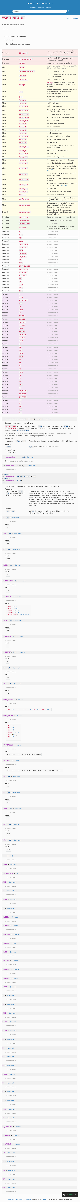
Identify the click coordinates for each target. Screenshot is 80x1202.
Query (21, 97)
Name (20, 92)
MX (20, 378)
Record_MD (22, 127)
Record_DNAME (24, 117)
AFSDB (21, 297)
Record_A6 (22, 103)
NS (20, 381)
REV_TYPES (22, 275)
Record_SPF (23, 168)
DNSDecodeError (25, 212)
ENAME (21, 328)
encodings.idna (23, 430)
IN (20, 347)
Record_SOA (23, 163)
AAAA (20, 235)
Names (48, 7)
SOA (20, 406)
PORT (20, 263)
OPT (20, 260)
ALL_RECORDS (23, 300)
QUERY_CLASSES (24, 266)
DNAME (21, 241)
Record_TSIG (23, 184)
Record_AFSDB (24, 110)
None (19, 480)
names (16, 18)
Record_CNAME (24, 114)
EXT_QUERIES (23, 247)
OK (20, 388)
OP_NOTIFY (22, 253)
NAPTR (21, 250)
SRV (20, 281)
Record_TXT (23, 189)
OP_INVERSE (23, 391)
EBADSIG (22, 319)
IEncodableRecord (25, 59)
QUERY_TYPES (23, 269)
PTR (20, 400)
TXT (20, 409)
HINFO (21, 341)
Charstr (22, 67)
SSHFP (21, 285)
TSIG (20, 291)
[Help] (68, 11)
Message (22, 85)
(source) (5, 29)
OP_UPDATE (22, 257)
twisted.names (10, 426)
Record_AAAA (23, 106)
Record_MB (22, 124)
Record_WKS (23, 192)
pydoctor (45, 1199)
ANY (20, 238)
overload (7, 475)
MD (20, 363)
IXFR (20, 350)
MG (20, 369)
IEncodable (23, 53)
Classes (41, 7)
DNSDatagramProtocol (27, 71)
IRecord (22, 63)
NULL (20, 384)
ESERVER (22, 338)
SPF (20, 278)
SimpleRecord (24, 199)
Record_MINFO (24, 136)
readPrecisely (24, 223)
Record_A (22, 100)
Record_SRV (23, 174)
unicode (13, 428)
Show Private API (72, 18)
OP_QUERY (22, 394)
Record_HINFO (24, 121)
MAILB (21, 356)
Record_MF (22, 130)
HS (20, 344)
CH (20, 306)
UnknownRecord (24, 205)
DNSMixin (22, 75)
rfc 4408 (50, 170)
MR (20, 375)
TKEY (20, 288)
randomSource (24, 220)
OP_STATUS (22, 397)
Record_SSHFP (24, 179)
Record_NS (22, 151)
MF (20, 366)
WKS (20, 412)
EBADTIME (22, 322)
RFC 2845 (64, 185)
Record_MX (22, 142)
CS (20, 313)
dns (23, 18)
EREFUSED (22, 334)
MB (20, 359)
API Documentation (45, 3)
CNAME (21, 310)
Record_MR (22, 139)
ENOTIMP (22, 331)
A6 (20, 232)
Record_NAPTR (24, 147)
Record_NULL (23, 154)
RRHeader (22, 195)
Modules (33, 7)
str (27, 419)
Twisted (32, 3)
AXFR (20, 303)
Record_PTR (23, 157)
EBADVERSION (23, 244)
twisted (6, 18)
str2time (22, 228)
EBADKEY (22, 316)
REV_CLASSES (23, 272)
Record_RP (22, 160)
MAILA (21, 353)
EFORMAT (22, 325)
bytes (32, 419)
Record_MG (22, 133)
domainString (24, 217)
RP (20, 403)
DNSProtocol (23, 79)
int (23, 457)
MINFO (21, 372)
